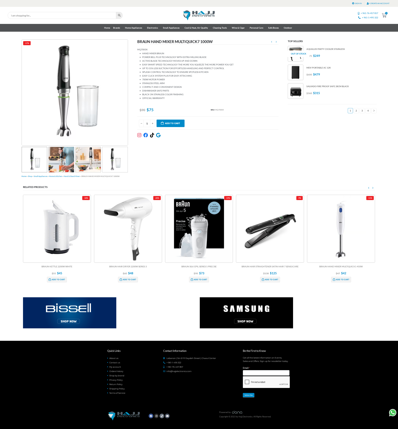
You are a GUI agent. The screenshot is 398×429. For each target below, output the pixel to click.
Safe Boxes (273, 27)
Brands (116, 27)
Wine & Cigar (238, 27)
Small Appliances (171, 27)
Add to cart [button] (58, 279)
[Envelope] (167, 416)
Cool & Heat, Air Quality (196, 27)
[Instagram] (156, 416)
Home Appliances (133, 27)
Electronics (152, 27)
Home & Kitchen (55, 176)
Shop (30, 176)
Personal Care (256, 27)
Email (246, 367)
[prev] (271, 42)
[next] (276, 42)
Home (107, 27)
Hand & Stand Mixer (72, 176)
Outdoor (288, 27)
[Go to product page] (295, 72)
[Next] (374, 110)
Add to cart (172, 123)
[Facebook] (151, 416)
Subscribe (249, 395)
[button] (22, 92)
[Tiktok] (162, 416)
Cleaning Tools (220, 27)
